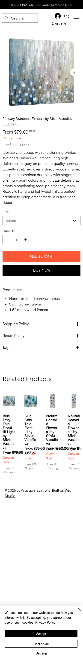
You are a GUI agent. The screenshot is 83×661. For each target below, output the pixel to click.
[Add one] (25, 239)
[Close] (76, 612)
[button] (59, 23)
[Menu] (76, 18)
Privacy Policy (45, 622)
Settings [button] (41, 653)
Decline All (41, 644)
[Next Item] (74, 72)
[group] (41, 433)
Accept (41, 633)
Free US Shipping (9, 470)
